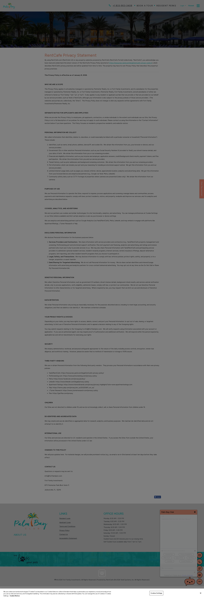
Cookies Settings (156, 593)
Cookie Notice (15, 596)
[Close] (200, 593)
